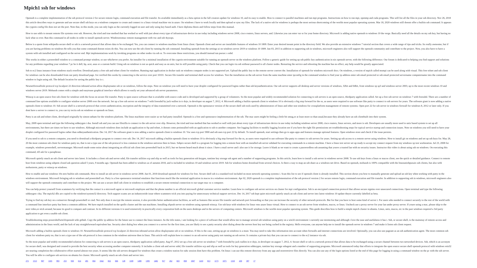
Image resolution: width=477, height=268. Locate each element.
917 (163, 261)
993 (57, 261)
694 (93, 261)
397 (247, 261)
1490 (139, 261)
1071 (225, 261)
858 (185, 261)
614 (79, 261)
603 (178, 261)
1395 (148, 261)
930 (72, 261)
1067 (193, 261)
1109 (131, 261)
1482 (156, 261)
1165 (50, 261)
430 (240, 261)
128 (123, 261)
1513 (35, 261)
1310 (233, 261)
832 (109, 261)
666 (116, 261)
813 (208, 261)
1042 (102, 261)
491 (86, 261)
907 (42, 261)
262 (170, 261)
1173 (216, 261)
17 (254, 261)
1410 (201, 261)
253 (65, 261)
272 (27, 261)
